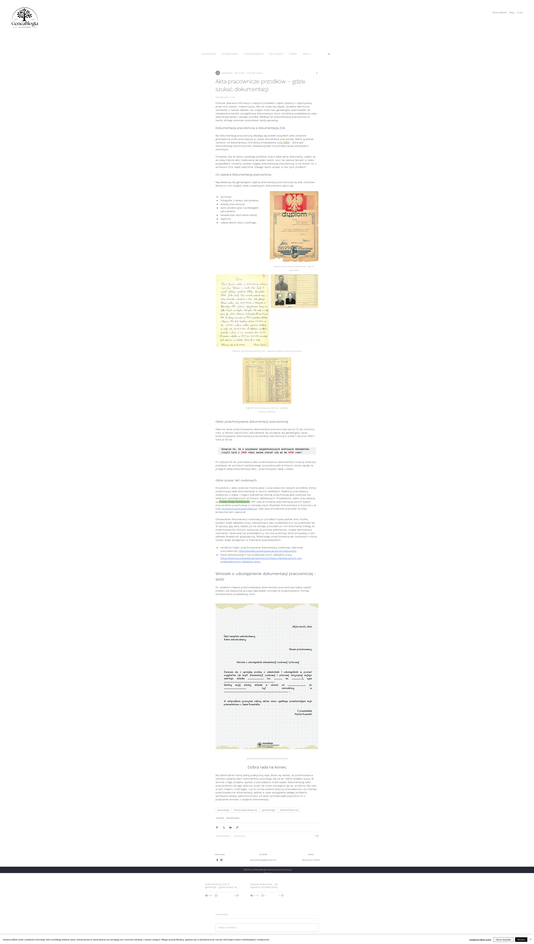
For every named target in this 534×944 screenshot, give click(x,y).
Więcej (305, 54)
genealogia (223, 810)
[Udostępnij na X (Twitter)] (223, 827)
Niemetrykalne (232, 817)
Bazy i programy (276, 54)
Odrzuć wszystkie (503, 939)
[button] (328, 54)
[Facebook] (217, 860)
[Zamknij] (530, 939)
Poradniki (293, 54)
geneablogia (268, 810)
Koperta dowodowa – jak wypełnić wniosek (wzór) (264, 885)
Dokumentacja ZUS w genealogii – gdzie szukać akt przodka (221, 885)
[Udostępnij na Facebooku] (217, 827)
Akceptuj (521, 939)
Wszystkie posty (209, 54)
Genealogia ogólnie (230, 54)
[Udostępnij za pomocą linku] (237, 827)
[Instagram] (221, 860)
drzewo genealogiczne (245, 810)
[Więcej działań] (316, 73)
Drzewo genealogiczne (254, 54)
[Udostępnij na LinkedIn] (230, 827)
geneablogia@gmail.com (263, 859)
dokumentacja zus (289, 810)
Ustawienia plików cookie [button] (480, 939)
